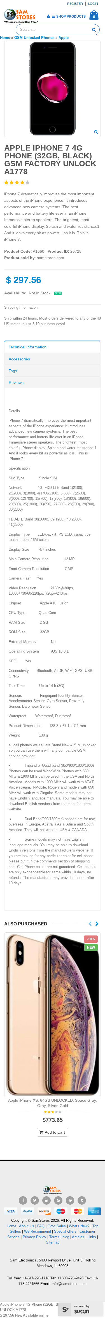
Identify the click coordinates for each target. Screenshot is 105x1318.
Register (75, 3)
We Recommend (37, 1231)
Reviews (16, 382)
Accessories (19, 359)
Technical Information (27, 347)
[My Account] (48, 16)
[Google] (58, 1200)
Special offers (65, 1231)
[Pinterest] (70, 1200)
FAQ (41, 1226)
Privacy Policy (34, 1237)
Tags (13, 371)
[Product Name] (52, 1015)
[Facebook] (23, 1200)
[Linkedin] (46, 1200)
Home (11, 1226)
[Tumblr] (82, 1200)
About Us (26, 1226)
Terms (54, 1237)
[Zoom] (96, 132)
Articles (78, 1237)
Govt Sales (57, 1226)
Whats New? (79, 1226)
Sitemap (52, 1242)
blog (65, 1237)
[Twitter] (35, 1200)
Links (91, 1237)
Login (93, 3)
